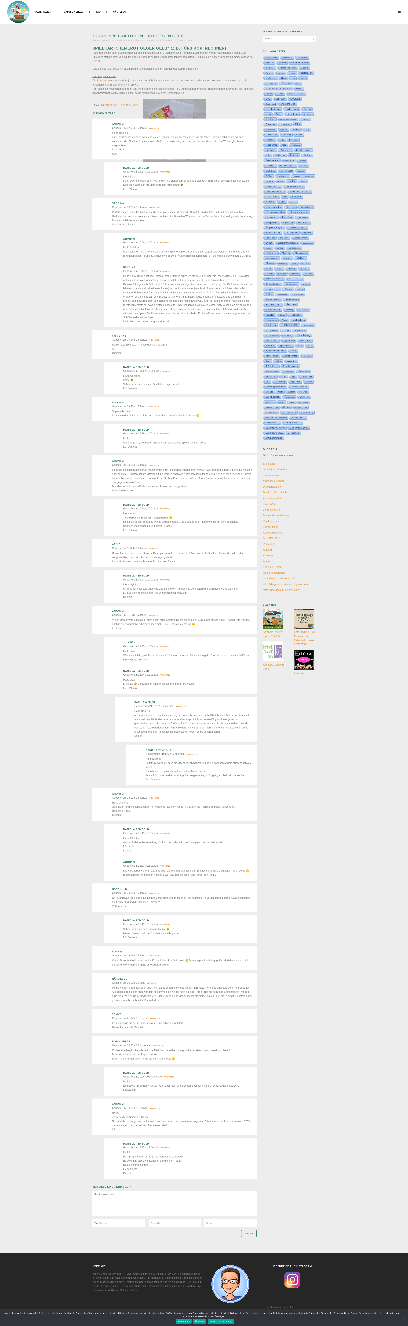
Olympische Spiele (273, 284)
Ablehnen (200, 1321)
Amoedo (268, 549)
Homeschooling (273, 186)
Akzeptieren (183, 1321)
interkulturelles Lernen (300, 191)
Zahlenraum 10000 (274, 433)
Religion (270, 314)
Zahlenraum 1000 (299, 427)
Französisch (285, 150)
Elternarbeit (307, 114)
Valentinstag (280, 382)
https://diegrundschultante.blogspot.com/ (285, 584)
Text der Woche (272, 371)
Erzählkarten (285, 124)
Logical (268, 248)
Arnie (116, 544)
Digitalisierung (292, 109)
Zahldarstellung (307, 413)
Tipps (284, 376)
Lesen (269, 242)
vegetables (295, 382)
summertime (291, 361)
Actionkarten (302, 58)
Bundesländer (271, 83)
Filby (282, 140)
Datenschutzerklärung (220, 1321)
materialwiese (271, 475)
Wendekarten (290, 397)
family (307, 129)
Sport (310, 346)
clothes (299, 89)
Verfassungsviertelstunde (276, 387)
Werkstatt (270, 402)
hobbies (304, 181)
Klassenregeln (271, 217)
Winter (286, 407)
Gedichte (302, 160)
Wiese (292, 402)
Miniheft (270, 263)
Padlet (268, 289)
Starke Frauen (272, 356)
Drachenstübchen (273, 486)
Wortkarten (271, 412)
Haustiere (269, 181)
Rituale (282, 315)
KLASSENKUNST (273, 532)
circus (298, 83)
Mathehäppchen (272, 258)
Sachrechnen (299, 320)
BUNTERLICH (271, 538)
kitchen (293, 202)
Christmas (286, 83)
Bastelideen (306, 73)
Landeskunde (292, 232)
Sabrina (118, 203)
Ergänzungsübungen (288, 119)
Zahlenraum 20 (272, 423)
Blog (283, 78)
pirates (300, 289)
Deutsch (295, 98)
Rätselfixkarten (271, 320)
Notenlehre (295, 274)
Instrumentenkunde (294, 186)
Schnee (286, 330)
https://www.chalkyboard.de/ (279, 578)
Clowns (269, 94)
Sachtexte (271, 325)
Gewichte (303, 166)
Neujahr (269, 273)
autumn (292, 73)
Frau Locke (269, 504)
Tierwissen (271, 376)
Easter (279, 114)
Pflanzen (288, 289)
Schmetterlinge (271, 330)
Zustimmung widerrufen (280, 1307)
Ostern (306, 284)
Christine (119, 335)
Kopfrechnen (109, 105)
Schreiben (287, 335)
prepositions (282, 294)
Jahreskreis (272, 196)
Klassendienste (306, 207)
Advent (282, 62)
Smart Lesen (305, 340)
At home (269, 73)
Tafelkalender (272, 366)
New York (282, 274)
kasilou (267, 561)
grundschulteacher (273, 481)
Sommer (270, 345)
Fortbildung (295, 145)
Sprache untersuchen (276, 351)
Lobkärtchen (308, 243)
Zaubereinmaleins (273, 498)
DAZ (268, 98)
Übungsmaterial (274, 437)
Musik (280, 268)
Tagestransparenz (291, 366)
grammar (301, 171)
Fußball (307, 155)
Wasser (291, 392)
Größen (269, 176)
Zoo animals (293, 433)
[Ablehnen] (404, 1317)
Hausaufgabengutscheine (303, 176)
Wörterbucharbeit (289, 413)
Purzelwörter (297, 294)
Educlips (299, 673)
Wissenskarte (301, 407)
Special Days (286, 346)
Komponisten (272, 222)
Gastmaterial (272, 160)
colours (280, 94)
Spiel (134, 105)
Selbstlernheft (272, 340)
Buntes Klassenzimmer (276, 515)
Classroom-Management (278, 88)
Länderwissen (271, 253)
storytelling (307, 356)
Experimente (270, 129)
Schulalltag (303, 335)
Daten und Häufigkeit (296, 94)
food (284, 145)
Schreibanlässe (272, 335)
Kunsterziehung (273, 232)
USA (268, 382)
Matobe (287, 258)
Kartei (282, 201)
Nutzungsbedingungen (274, 279)
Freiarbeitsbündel (304, 150)
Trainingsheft (306, 376)
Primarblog (269, 544)
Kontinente (288, 222)
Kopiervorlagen (274, 227)
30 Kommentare (185, 40)
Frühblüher (280, 155)
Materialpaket (301, 253)
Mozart (268, 269)
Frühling (294, 155)
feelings (299, 135)
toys (293, 377)
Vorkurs (269, 392)
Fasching (286, 134)
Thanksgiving (288, 371)
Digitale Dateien (273, 109)
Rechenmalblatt (273, 299)
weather (303, 392)
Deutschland (271, 104)
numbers (308, 274)
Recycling (289, 310)
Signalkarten (289, 340)
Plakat (269, 294)
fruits (268, 155)
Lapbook (307, 232)
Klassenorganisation (275, 212)
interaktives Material (275, 191)
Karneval (270, 202)
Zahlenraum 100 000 (275, 428)
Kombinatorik (302, 217)
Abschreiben (271, 57)
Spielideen (142, 40)
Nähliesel (119, 978)
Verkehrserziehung (299, 387)
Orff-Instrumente (292, 284)
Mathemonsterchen (274, 572)
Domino (307, 109)
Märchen (304, 268)
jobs (285, 197)
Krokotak (268, 555)
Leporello (284, 238)
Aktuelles (270, 68)
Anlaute (304, 68)
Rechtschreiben (273, 309)
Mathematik (127, 40)
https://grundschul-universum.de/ (281, 590)
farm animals (271, 135)
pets (277, 289)
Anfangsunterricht (288, 68)
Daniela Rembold (163, 40)
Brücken (303, 78)
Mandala (286, 253)
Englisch (270, 119)
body (293, 78)
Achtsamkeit (287, 58)
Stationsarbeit (290, 356)
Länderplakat (294, 248)
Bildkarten (271, 78)
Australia (281, 73)
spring (293, 351)
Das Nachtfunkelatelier (276, 492)
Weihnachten (273, 397)
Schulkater (269, 463)
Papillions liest (271, 521)
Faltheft (296, 129)
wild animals (303, 402)
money (294, 263)
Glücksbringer (286, 171)
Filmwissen (293, 140)
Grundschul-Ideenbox (275, 469)
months (305, 263)
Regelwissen (303, 310)
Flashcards (271, 145)
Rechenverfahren (273, 304)
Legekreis (270, 238)
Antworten (154, 128)
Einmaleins (292, 114)
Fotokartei (270, 150)
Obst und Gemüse (295, 279)
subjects (279, 361)
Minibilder (301, 258)
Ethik (297, 124)
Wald (280, 392)
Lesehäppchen (300, 238)
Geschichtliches (287, 166)
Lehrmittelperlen (272, 509)
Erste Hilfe (306, 119)
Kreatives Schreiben (297, 228)
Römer (284, 320)
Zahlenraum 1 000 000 (276, 417)
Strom (268, 361)
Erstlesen (270, 124)
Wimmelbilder (272, 407)
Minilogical (283, 263)
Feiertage (270, 140)
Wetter (281, 402)
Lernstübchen (270, 527)
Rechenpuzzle (292, 299)
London (280, 248)
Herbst (292, 181)
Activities (270, 63)
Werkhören (305, 397)
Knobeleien (287, 217)
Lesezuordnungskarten (288, 243)
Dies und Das (288, 103)
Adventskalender (299, 62)
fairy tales (284, 129)
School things (300, 330)
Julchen (129, 642)
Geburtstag (289, 160)
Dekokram (280, 99)
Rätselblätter (295, 315)
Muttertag (291, 269)
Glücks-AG (270, 171)
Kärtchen (102, 80)
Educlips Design (272, 567)
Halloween (283, 176)
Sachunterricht (290, 325)
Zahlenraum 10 (298, 418)
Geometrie (270, 166)
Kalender (296, 196)
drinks (268, 114)
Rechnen (124, 105)
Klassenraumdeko (299, 212)
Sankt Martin (308, 325)
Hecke (280, 181)
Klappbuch (291, 207)
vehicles (309, 382)
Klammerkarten (273, 207)
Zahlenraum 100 (292, 423)
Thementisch (304, 371)
